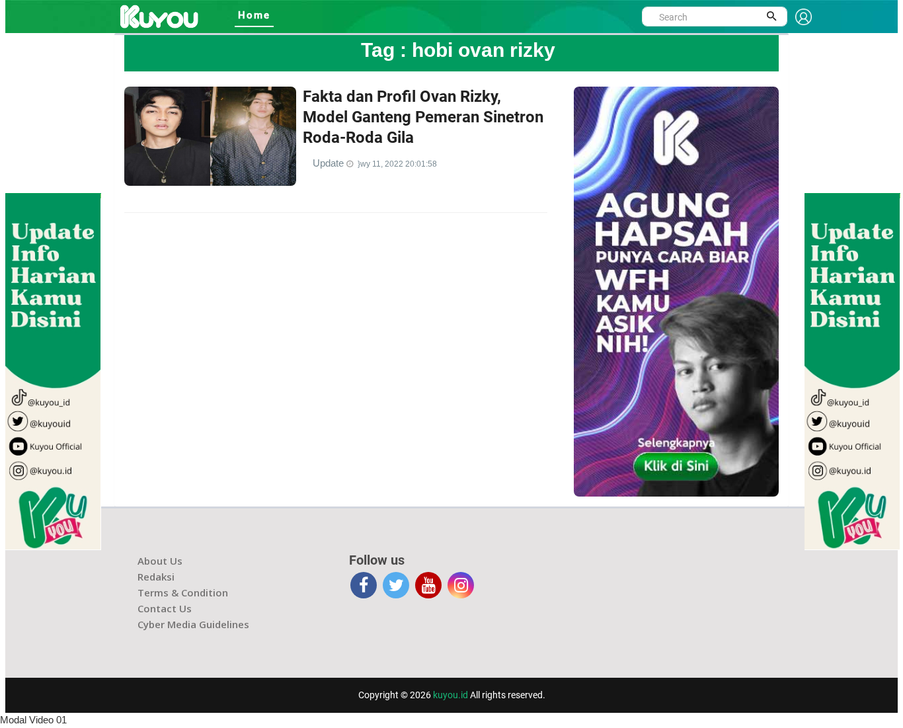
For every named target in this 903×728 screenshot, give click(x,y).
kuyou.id (450, 695)
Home (254, 15)
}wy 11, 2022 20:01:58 (397, 164)
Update (329, 163)
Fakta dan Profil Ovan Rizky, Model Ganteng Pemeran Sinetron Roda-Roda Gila (423, 117)
